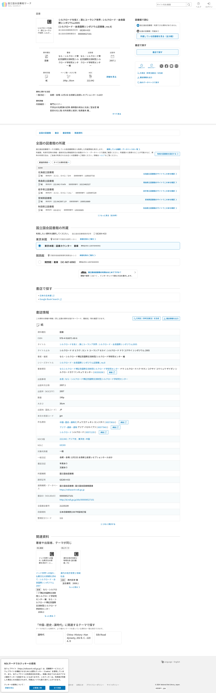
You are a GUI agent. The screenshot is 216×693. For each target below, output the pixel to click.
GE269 (63, 445)
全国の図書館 (45, 132)
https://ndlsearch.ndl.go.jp (72, 489)
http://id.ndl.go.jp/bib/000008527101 (77, 499)
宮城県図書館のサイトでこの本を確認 (160, 199)
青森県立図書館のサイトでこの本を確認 (159, 182)
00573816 (110, 422)
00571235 (90, 432)
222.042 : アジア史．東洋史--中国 (75, 438)
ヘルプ (198, 6)
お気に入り (141, 67)
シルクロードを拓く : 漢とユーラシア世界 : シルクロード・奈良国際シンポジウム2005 (98, 344)
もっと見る (49, 616)
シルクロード (66, 432)
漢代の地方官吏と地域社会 (70, 574)
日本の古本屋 (46, 295)
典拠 (110, 372)
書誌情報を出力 (146, 77)
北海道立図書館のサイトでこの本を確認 (159, 174)
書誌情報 (67, 132)
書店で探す (157, 52)
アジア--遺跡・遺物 (68, 427)
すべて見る (116, 114)
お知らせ (79, 685)
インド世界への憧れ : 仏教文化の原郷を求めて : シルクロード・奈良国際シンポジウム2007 (46, 579)
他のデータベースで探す (149, 82)
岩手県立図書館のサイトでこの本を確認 (159, 191)
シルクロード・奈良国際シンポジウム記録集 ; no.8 (82, 362)
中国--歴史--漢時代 (68, 422)
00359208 (98, 372)
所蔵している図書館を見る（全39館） (157, 36)
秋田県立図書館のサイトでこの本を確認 (159, 208)
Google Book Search (49, 299)
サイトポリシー (113, 685)
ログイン (209, 6)
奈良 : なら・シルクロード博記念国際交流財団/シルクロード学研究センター (94, 378)
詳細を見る (111, 76)
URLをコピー (151, 67)
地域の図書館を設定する (166, 154)
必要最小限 (37, 688)
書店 (57, 132)
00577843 (102, 427)
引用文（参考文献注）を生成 (151, 73)
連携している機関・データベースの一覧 (122, 149)
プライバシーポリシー (95, 685)
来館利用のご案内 (87, 239)
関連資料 (78, 132)
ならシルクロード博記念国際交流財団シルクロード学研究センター (90, 368)
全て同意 (57, 688)
